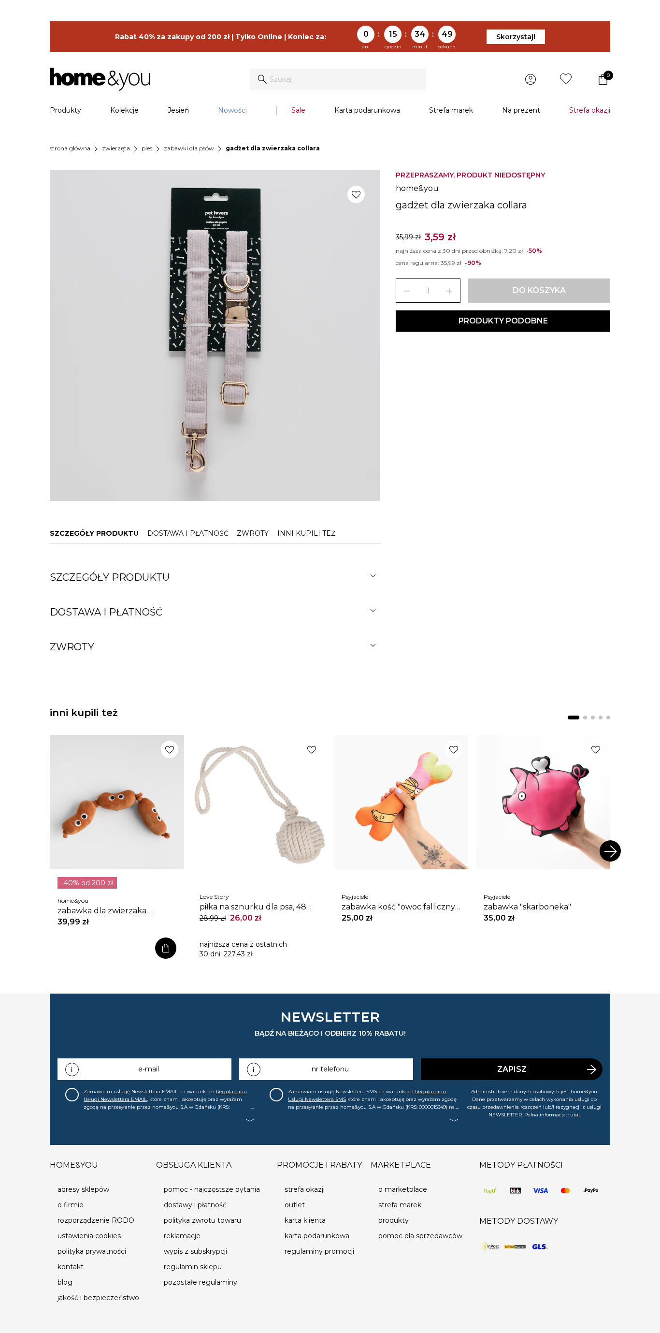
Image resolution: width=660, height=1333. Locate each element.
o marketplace (402, 1189)
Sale (298, 110)
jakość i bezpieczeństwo (98, 1297)
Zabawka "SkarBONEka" (527, 906)
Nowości (232, 110)
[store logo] (100, 79)
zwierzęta (116, 148)
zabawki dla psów (189, 148)
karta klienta (305, 1220)
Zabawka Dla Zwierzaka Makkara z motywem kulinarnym (101, 911)
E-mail (148, 1069)
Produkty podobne (503, 320)
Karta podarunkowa (367, 110)
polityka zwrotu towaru (202, 1220)
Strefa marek (451, 110)
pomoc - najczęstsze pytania (212, 1189)
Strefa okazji (589, 110)
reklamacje (182, 1235)
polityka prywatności (91, 1251)
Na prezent (521, 110)
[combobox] (338, 79)
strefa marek (399, 1205)
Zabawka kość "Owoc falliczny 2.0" (398, 907)
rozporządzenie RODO (95, 1220)
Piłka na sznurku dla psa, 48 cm (253, 907)
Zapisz (512, 1069)
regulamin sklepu (193, 1266)
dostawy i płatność (195, 1205)
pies (147, 148)
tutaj (574, 1115)
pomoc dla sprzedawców (420, 1235)
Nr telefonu (330, 1069)
